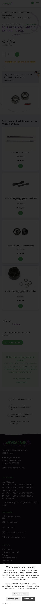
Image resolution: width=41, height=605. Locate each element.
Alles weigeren (13, 599)
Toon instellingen (20, 594)
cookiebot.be (7, 603)
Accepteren (28, 599)
